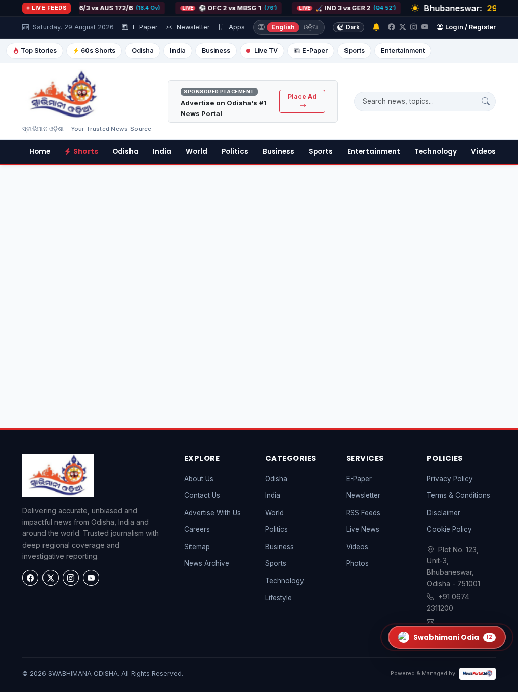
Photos (357, 563)
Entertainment (403, 50)
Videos (483, 152)
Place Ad (302, 96)
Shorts (85, 152)
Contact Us (202, 495)
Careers (197, 529)
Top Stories (39, 50)
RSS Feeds (363, 513)
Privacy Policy (450, 479)
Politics (235, 152)
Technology (435, 152)
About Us (198, 479)
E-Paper (144, 27)
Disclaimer (443, 513)
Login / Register (470, 27)
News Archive (206, 563)
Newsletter (192, 27)
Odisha (143, 50)
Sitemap (197, 547)
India (178, 50)
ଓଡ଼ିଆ (311, 27)
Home (39, 152)
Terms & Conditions (458, 495)
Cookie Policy (449, 529)
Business (216, 50)
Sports (354, 50)
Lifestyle (278, 598)
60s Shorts (98, 50)
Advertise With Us (212, 513)
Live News (362, 529)
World (196, 152)
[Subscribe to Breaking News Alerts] (376, 27)
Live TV (266, 50)
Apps (236, 27)
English (283, 27)
